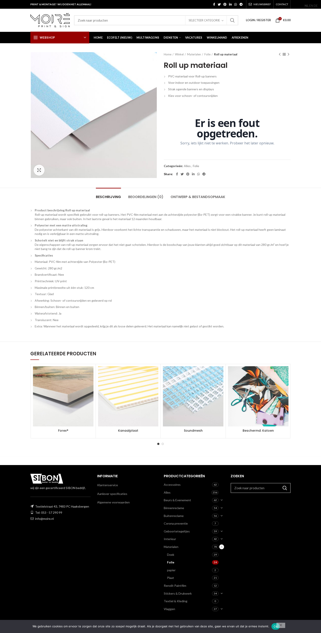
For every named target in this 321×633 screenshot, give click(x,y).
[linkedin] (230, 4)
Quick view (90, 383)
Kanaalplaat (128, 431)
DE (316, 5)
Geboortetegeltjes (177, 531)
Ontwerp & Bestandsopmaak (198, 196)
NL (307, 5)
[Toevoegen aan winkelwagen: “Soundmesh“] (220, 373)
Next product (288, 54)
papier (171, 570)
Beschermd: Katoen (258, 431)
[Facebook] (214, 4)
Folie (207, 54)
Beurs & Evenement (177, 500)
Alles (187, 166)
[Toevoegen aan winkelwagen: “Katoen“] (285, 373)
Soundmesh (193, 431)
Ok (276, 626)
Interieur (170, 539)
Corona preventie (176, 523)
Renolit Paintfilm (175, 585)
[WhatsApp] (235, 4)
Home (167, 54)
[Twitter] (219, 4)
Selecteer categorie (204, 20)
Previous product (280, 54)
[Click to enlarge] (39, 170)
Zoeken (232, 20)
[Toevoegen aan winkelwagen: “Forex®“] (90, 373)
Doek (170, 554)
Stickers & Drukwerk (178, 593)
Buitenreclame (174, 516)
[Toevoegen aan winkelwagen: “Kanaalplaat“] (155, 373)
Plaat (170, 578)
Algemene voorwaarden (113, 502)
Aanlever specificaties (112, 494)
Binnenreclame (174, 508)
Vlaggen (169, 609)
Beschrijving (108, 196)
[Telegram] (241, 4)
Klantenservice (107, 485)
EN (311, 5)
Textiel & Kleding (175, 601)
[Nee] (280, 625)
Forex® (63, 431)
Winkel (179, 54)
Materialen (194, 54)
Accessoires (172, 484)
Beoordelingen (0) (145, 196)
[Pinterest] (225, 4)
